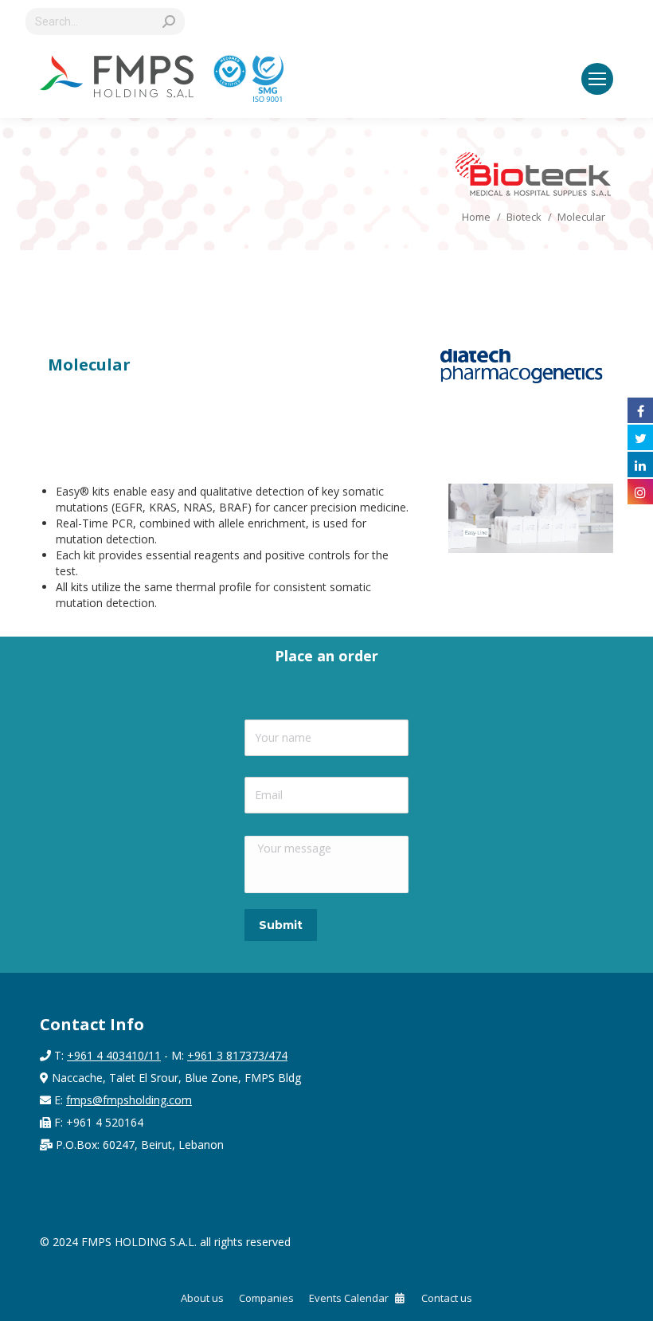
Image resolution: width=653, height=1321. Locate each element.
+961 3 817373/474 (237, 1055)
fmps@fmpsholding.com (129, 1099)
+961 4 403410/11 (114, 1055)
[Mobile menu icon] (597, 79)
